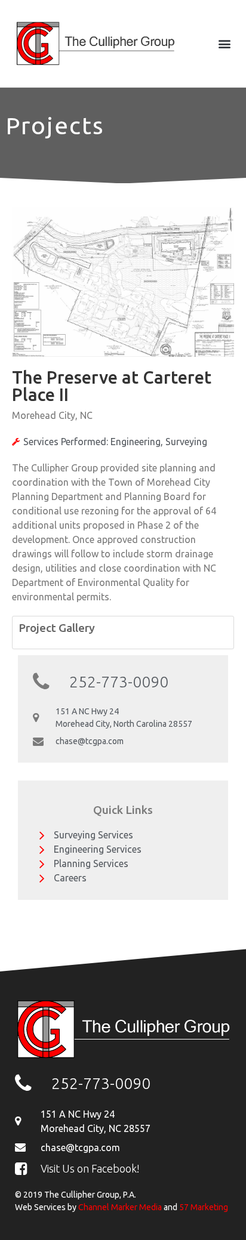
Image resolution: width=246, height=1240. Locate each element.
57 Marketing (203, 1207)
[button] (224, 43)
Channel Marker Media (120, 1207)
